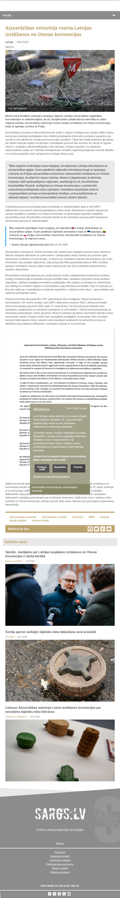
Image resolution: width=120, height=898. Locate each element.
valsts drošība (41, 520)
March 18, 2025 (59, 244)
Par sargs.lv (60, 852)
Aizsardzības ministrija (23, 517)
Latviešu (83, 408)
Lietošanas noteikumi (60, 860)
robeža (105, 517)
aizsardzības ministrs (55, 517)
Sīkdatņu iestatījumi (60, 872)
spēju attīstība (18, 520)
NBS (92, 517)
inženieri (78, 517)
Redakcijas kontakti (60, 856)
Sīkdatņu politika (60, 868)
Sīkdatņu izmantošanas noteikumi (51, 476)
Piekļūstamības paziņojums (60, 864)
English (76, 408)
